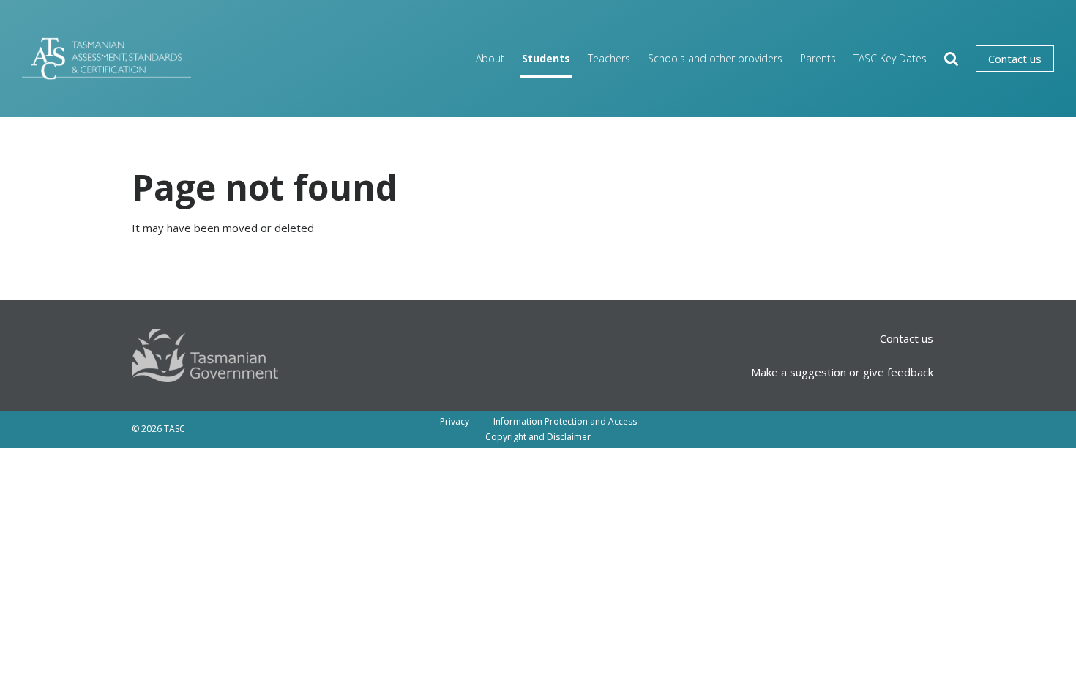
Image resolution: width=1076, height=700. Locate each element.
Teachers (609, 58)
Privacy (454, 421)
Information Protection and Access (565, 421)
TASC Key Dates (890, 58)
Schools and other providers (715, 58)
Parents (818, 58)
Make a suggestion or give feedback (842, 372)
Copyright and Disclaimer (538, 437)
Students (546, 58)
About (490, 58)
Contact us (1015, 58)
